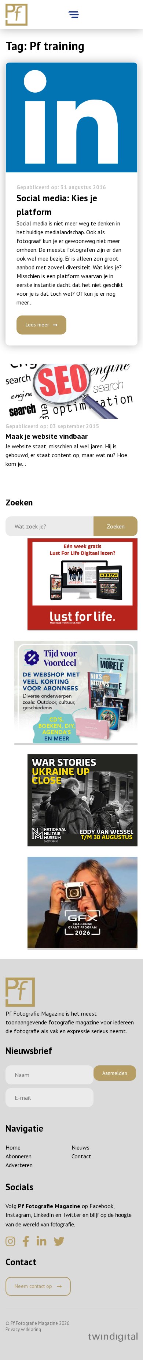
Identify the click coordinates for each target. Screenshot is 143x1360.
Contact (81, 1156)
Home (13, 1147)
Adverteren (19, 1165)
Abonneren (19, 1156)
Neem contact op (34, 1286)
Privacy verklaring (23, 1329)
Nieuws (80, 1147)
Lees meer (37, 324)
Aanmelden (114, 1073)
